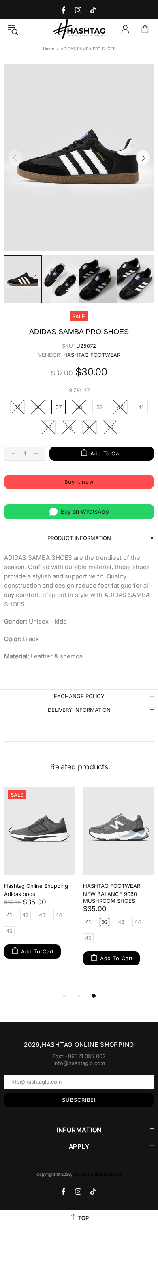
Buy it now (79, 481)
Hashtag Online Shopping (79, 29)
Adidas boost (20, 894)
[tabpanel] (39, 880)
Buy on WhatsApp (85, 511)
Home (48, 48)
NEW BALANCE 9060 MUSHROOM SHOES (110, 897)
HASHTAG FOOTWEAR (91, 354)
